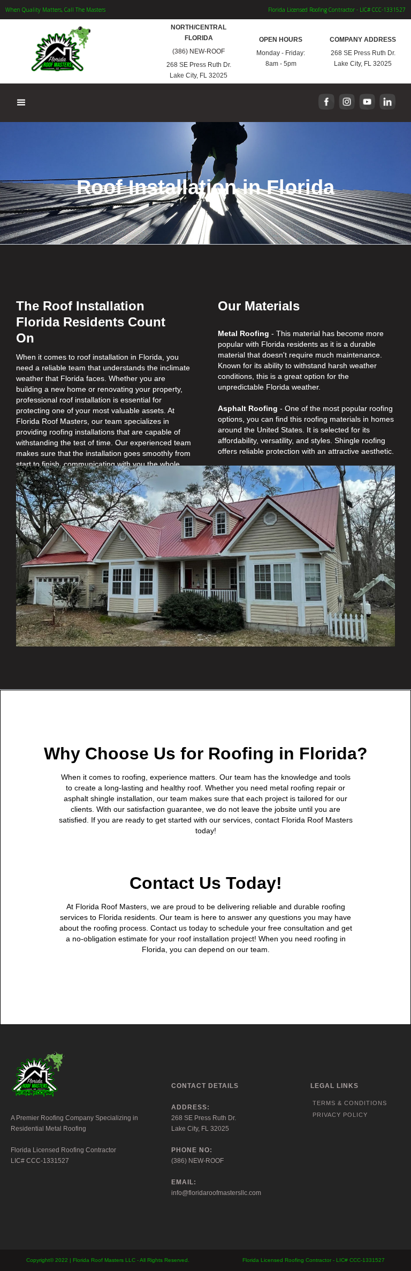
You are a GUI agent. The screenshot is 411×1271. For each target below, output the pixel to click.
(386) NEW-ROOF (198, 51)
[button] (22, 103)
